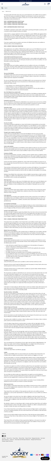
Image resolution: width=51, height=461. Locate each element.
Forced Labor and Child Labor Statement (22, 439)
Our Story (4, 438)
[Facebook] (3, 436)
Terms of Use (9, 438)
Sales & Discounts (5, 439)
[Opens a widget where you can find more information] (45, 458)
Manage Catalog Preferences (7, 441)
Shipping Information (36, 438)
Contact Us (12, 439)
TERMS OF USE (8, 11)
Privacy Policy (15, 438)
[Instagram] (5, 436)
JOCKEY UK (4, 457)
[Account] (45, 3)
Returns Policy (21, 438)
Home (3, 11)
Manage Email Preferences (36, 439)
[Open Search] (2, 8)
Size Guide (43, 438)
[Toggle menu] (2, 4)
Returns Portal (28, 438)
